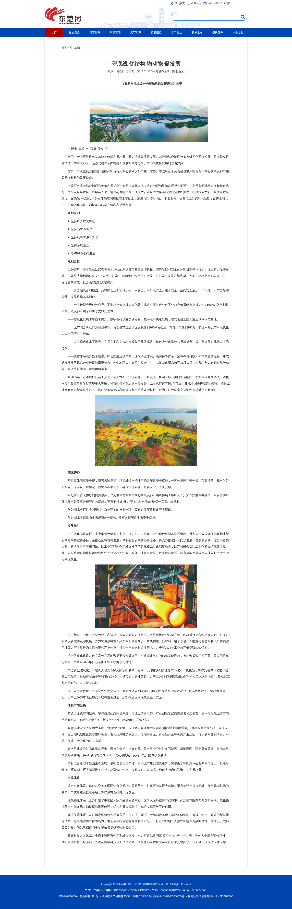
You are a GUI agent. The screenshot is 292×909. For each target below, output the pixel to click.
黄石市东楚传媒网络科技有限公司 (148, 884)
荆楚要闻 (115, 32)
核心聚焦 (74, 32)
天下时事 (135, 32)
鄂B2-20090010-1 (69, 896)
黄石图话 (156, 32)
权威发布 (197, 32)
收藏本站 (196, 3)
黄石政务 (94, 32)
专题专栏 (238, 32)
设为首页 (180, 3)
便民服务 (217, 32)
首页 (54, 32)
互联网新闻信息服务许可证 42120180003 (209, 896)
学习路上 (176, 32)
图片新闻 (75, 47)
